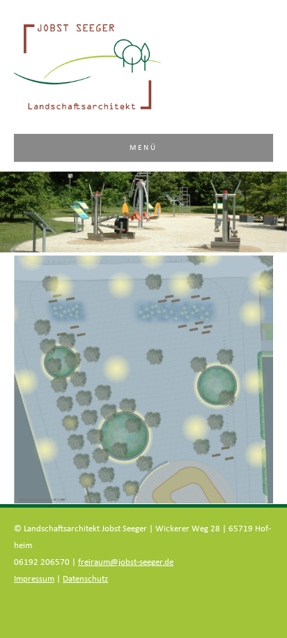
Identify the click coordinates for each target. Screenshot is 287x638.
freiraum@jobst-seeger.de (125, 562)
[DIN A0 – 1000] (143, 379)
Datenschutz (85, 579)
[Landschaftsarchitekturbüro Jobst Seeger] (87, 108)
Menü (144, 147)
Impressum (34, 579)
